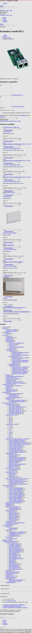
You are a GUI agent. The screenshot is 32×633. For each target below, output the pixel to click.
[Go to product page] (17, 307)
